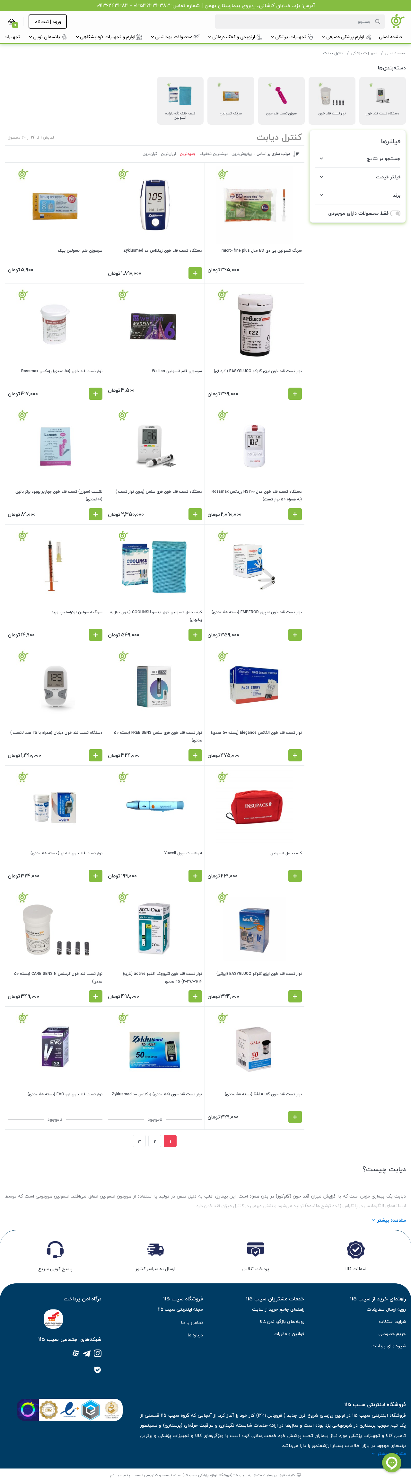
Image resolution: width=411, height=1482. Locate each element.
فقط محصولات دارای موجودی (358, 213)
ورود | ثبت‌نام (47, 22)
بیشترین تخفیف (213, 154)
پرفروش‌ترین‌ (242, 154)
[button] (390, 36)
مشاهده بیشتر (391, 1220)
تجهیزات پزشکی (364, 53)
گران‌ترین (150, 154)
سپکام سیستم (121, 1475)
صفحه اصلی (395, 53)
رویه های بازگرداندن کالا (282, 1321)
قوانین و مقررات (289, 1334)
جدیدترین (188, 154)
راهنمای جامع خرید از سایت (278, 1309)
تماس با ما (192, 1322)
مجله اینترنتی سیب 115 (180, 1309)
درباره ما (195, 1335)
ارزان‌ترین (168, 154)
